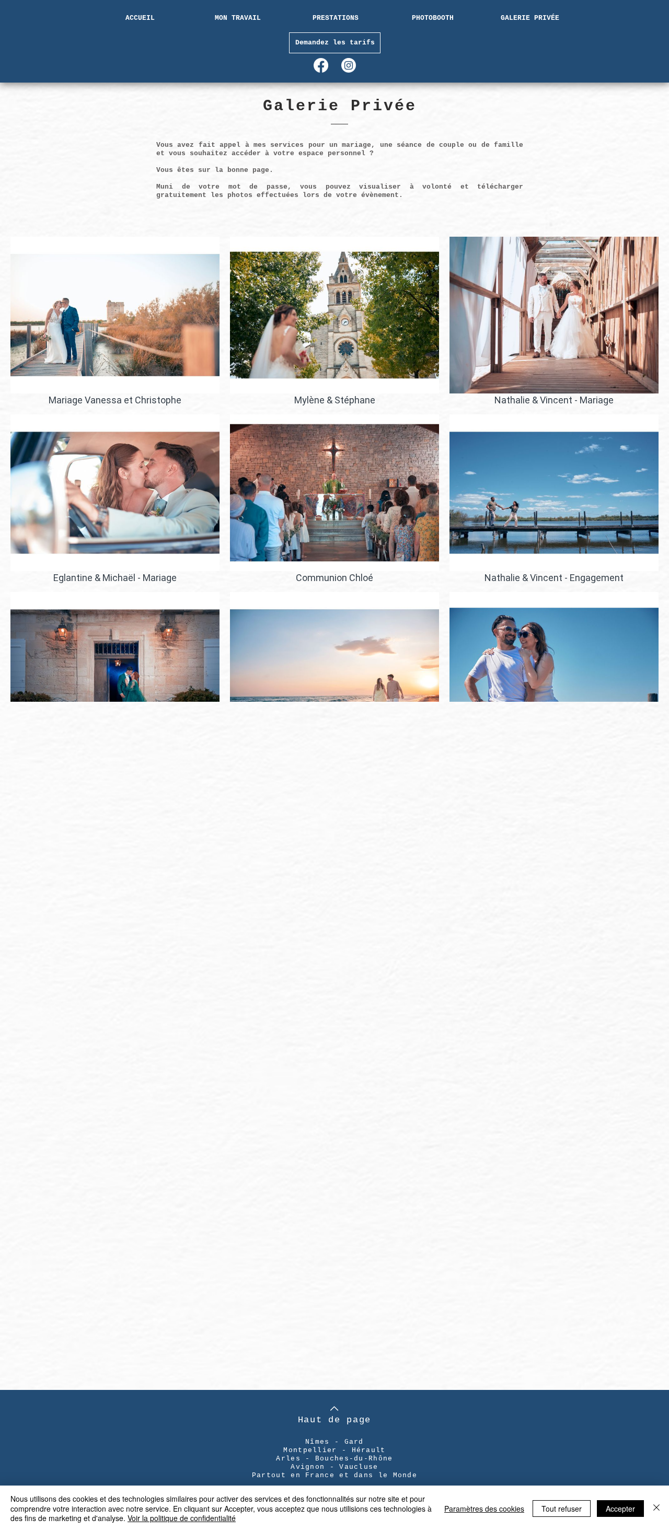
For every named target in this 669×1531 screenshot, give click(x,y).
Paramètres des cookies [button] (484, 1508)
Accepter (620, 1508)
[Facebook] (321, 65)
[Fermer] (656, 1508)
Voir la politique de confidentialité (182, 1518)
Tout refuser (561, 1508)
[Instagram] (348, 65)
